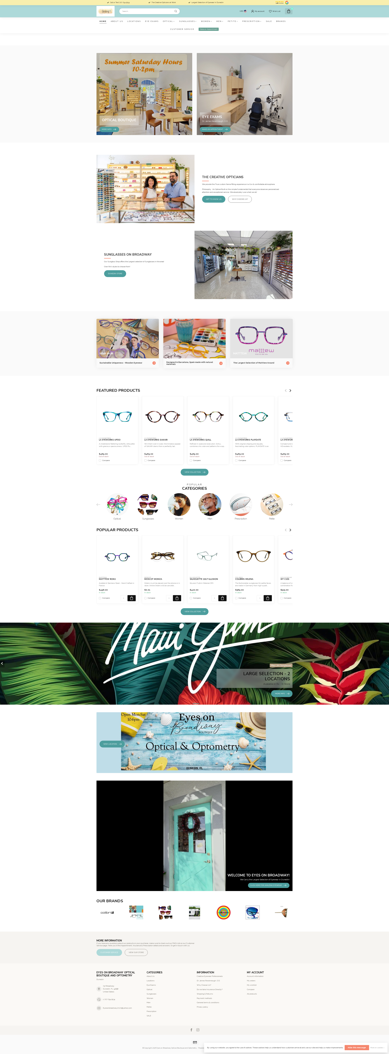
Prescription (251, 21)
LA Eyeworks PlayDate (248, 440)
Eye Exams (152, 21)
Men (219, 21)
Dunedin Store (115, 273)
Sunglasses (187, 21)
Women (205, 21)
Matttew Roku (107, 579)
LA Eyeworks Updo (109, 440)
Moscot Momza (153, 579)
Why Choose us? (240, 199)
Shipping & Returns (205, 994)
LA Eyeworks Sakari (156, 440)
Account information (255, 976)
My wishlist (251, 985)
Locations (134, 21)
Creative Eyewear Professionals (210, 976)
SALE (269, 21)
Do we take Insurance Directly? (209, 989)
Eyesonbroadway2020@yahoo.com (117, 1008)
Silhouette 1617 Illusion (204, 579)
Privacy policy (202, 1007)
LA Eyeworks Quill (200, 440)
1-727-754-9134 (109, 999)
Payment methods (204, 998)
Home (103, 21)
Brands (281, 21)
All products (252, 994)
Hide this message (357, 1048)
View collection (193, 472)
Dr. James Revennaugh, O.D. (208, 981)
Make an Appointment (208, 29)
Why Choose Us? (204, 985)
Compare (106, 460)
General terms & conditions (208, 1002)
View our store (136, 952)
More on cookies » (377, 1048)
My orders (251, 981)
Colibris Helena (244, 579)
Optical (168, 21)
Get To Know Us (213, 199)
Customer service (182, 29)
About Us (117, 21)
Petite (232, 21)
